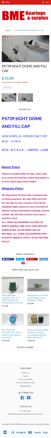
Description (24, 109)
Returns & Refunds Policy (25, 383)
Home (7, 30)
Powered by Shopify (42, 424)
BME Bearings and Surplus (25, 424)
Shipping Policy (25, 386)
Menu (7, 2)
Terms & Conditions (26, 379)
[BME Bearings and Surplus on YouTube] (29, 398)
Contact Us (25, 373)
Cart (47, 2)
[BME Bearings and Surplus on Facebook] (22, 398)
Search (25, 376)
